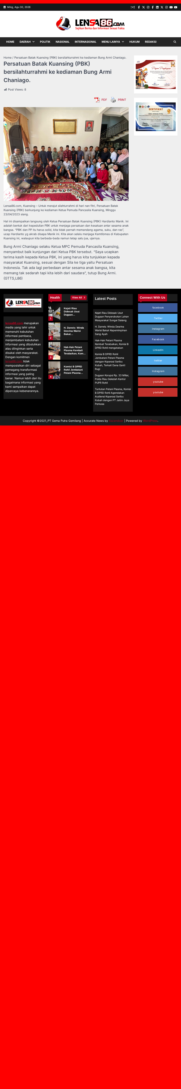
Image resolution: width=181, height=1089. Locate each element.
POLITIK (45, 41)
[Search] (174, 41)
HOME (10, 41)
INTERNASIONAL (85, 41)
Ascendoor (116, 420)
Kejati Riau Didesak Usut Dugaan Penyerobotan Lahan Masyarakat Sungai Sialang (112, 316)
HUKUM (134, 41)
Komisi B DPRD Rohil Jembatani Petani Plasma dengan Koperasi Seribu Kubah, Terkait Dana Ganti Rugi (110, 361)
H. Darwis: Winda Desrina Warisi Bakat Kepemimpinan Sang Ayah (111, 330)
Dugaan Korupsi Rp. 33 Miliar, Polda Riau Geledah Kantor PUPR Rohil (112, 379)
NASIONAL (62, 41)
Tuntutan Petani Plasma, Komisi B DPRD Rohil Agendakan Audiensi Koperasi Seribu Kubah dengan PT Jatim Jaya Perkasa (113, 396)
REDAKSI (150, 41)
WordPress (150, 420)
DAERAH (25, 41)
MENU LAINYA (111, 41)
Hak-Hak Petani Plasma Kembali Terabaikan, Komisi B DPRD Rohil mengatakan (75, 353)
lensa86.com (14, 323)
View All (77, 297)
